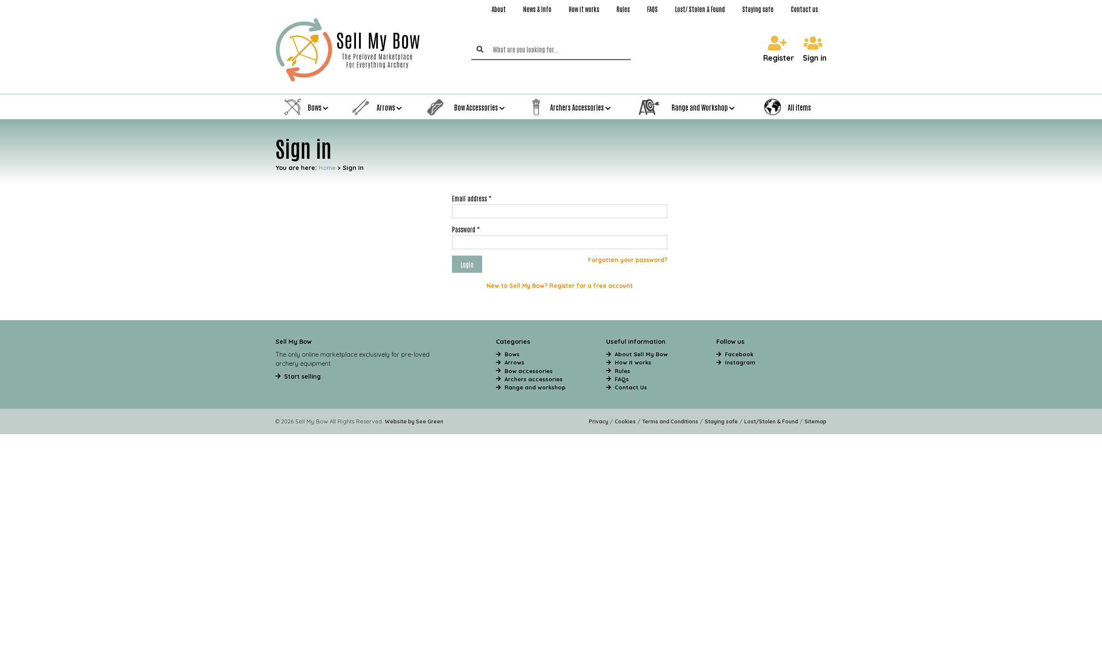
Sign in (814, 58)
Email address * (471, 198)
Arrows (514, 362)
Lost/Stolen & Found (771, 421)
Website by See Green (414, 421)
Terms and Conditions (670, 421)
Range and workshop (535, 387)
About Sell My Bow (641, 354)
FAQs (622, 379)
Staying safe (758, 9)
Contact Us (631, 387)
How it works (584, 9)
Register (778, 58)
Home (327, 167)
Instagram (740, 362)
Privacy (598, 421)
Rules (623, 9)
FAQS (652, 9)
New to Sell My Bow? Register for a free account (559, 285)
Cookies (625, 421)
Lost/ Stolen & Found (700, 9)
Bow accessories (529, 370)
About (499, 9)
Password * (466, 229)
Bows (512, 354)
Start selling (302, 376)
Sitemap (815, 421)
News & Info (537, 9)
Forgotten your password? (627, 259)
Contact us (804, 9)
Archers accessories (534, 379)
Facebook (739, 354)
